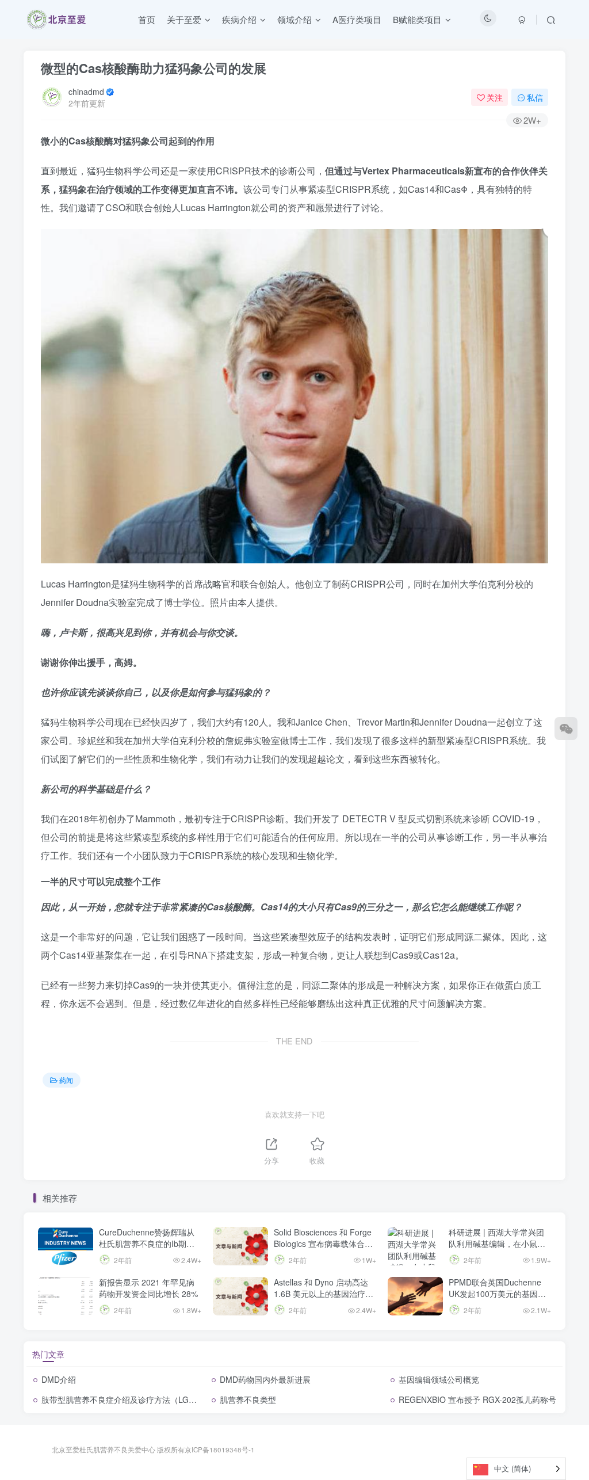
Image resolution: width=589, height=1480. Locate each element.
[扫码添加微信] (565, 728)
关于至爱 (184, 19)
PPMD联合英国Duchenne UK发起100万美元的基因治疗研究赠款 (497, 1293)
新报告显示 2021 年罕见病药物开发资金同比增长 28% (148, 1287)
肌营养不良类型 (248, 1399)
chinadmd (86, 91)
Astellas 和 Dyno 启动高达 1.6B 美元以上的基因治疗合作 (323, 1293)
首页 (146, 19)
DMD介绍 (58, 1379)
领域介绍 (294, 19)
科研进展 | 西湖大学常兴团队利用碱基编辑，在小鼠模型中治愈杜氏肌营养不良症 (497, 1243)
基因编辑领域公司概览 (439, 1379)
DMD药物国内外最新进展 (265, 1379)
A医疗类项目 (356, 19)
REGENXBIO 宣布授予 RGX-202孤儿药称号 (477, 1399)
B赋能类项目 (417, 19)
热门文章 (48, 1354)
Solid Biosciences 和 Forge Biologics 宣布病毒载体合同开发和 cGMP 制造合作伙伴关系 (323, 1249)
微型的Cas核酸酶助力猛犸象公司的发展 (153, 68)
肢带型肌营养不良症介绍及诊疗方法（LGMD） (125, 1399)
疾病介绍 (239, 19)
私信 (535, 97)
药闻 (66, 1080)
